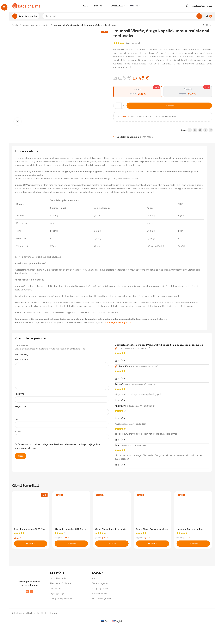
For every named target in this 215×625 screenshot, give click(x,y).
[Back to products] (207, 25)
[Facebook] (27, 591)
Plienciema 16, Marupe (60, 583)
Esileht (15, 25)
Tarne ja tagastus (100, 583)
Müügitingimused (100, 588)
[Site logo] (26, 5)
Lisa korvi (169, 105)
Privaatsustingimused (102, 598)
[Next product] (210, 25)
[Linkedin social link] (205, 130)
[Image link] (28, 573)
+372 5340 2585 (58, 593)
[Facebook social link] (190, 130)
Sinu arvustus (22, 359)
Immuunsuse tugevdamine (35, 25)
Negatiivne (20, 406)
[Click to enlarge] (17, 121)
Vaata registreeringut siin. (118, 322)
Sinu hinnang (21, 354)
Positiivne (19, 394)
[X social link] (195, 130)
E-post (19, 431)
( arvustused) (133, 43)
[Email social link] (200, 130)
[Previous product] (203, 25)
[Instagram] (31, 591)
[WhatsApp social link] (211, 130)
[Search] (199, 16)
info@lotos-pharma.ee (61, 598)
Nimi (17, 419)
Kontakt (95, 578)
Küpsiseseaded (99, 593)
